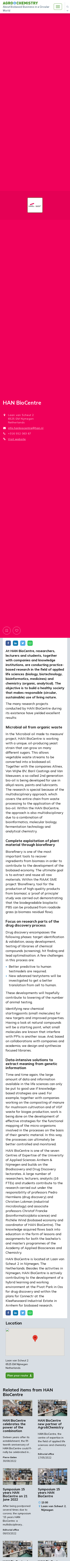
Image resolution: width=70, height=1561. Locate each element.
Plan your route (17, 1375)
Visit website (17, 439)
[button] (35, 1338)
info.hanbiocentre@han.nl (25, 428)
